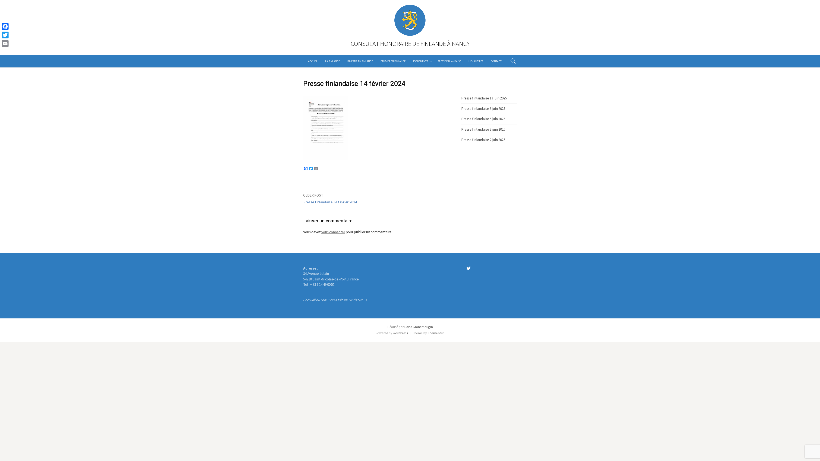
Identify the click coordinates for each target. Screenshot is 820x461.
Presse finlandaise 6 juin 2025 (483, 108)
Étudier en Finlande (393, 61)
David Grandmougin (418, 327)
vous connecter (333, 232)
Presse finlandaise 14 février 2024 (330, 202)
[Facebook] (5, 26)
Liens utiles (476, 61)
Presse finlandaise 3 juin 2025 (483, 129)
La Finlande (332, 61)
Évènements (420, 61)
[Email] (5, 43)
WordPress (400, 333)
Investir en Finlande (360, 61)
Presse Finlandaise (449, 61)
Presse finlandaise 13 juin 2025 (484, 98)
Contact (496, 61)
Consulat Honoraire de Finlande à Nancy (410, 43)
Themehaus (436, 333)
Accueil (313, 61)
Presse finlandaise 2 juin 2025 (483, 139)
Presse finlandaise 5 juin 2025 (483, 119)
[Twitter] (5, 35)
